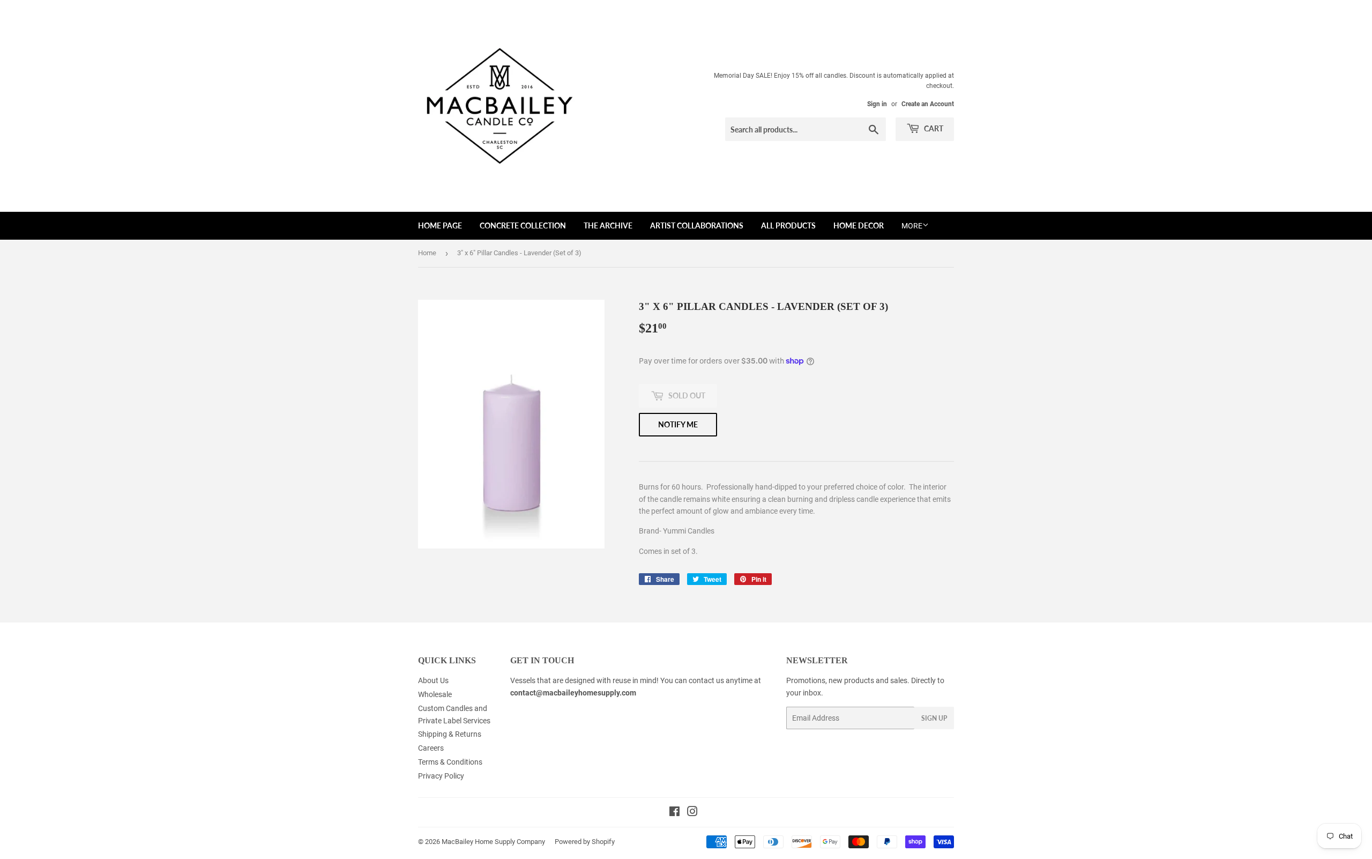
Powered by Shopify (585, 842)
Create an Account (927, 104)
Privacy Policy (441, 776)
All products (788, 225)
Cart (932, 128)
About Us (433, 680)
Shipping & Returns (449, 734)
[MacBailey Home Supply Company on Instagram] (692, 813)
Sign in (877, 104)
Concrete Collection (523, 225)
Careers (431, 748)
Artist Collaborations (696, 225)
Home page (440, 225)
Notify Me (678, 424)
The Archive (608, 225)
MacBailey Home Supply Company (493, 842)
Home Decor (858, 225)
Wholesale (435, 694)
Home (427, 253)
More (911, 225)
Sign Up (934, 718)
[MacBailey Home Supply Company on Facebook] (674, 813)
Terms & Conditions (450, 762)
